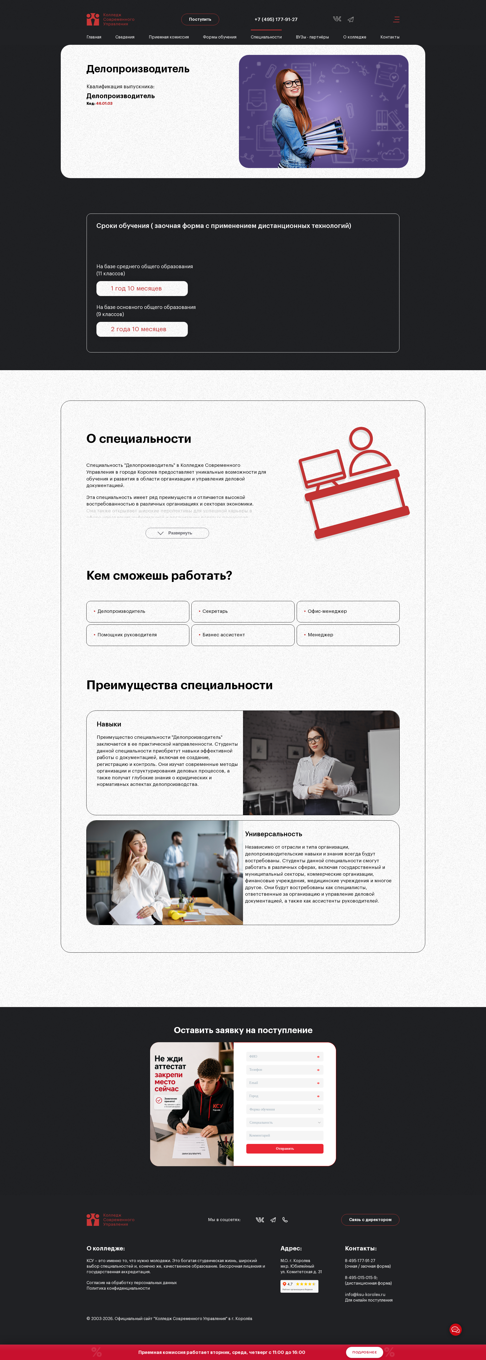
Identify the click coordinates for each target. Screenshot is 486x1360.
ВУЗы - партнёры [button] (312, 37)
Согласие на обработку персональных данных (132, 1283)
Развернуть (180, 533)
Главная (94, 37)
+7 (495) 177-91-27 (276, 19)
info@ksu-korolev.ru (365, 1295)
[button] (394, 19)
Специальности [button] (266, 37)
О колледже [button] (354, 37)
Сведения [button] (124, 37)
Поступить (200, 19)
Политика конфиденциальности (118, 1288)
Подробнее (364, 1352)
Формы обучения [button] (219, 37)
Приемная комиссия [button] (169, 37)
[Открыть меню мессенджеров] (455, 1329)
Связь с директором (370, 1220)
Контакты (389, 37)
